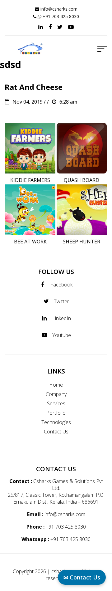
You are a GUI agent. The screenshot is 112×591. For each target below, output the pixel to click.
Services (56, 403)
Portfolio (56, 412)
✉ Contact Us (81, 577)
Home (56, 384)
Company (56, 394)
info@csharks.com (58, 9)
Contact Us (56, 431)
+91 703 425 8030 (61, 16)
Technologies (56, 422)
